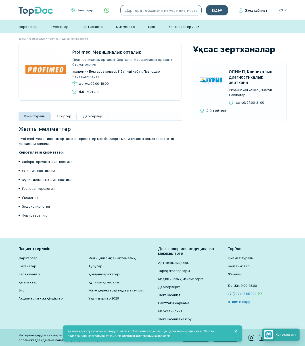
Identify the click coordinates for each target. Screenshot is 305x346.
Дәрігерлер (28, 27)
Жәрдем (235, 274)
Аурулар (95, 266)
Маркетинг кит (170, 311)
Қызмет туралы (240, 258)
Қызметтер (125, 27)
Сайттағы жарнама (173, 303)
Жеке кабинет (256, 10)
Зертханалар (92, 27)
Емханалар (59, 27)
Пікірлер (64, 116)
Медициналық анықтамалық (112, 258)
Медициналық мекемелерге (181, 279)
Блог (152, 27)
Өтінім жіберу (239, 302)
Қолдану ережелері (104, 274)
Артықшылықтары (173, 263)
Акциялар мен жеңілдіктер (41, 298)
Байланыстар (239, 266)
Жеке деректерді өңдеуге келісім (116, 290)
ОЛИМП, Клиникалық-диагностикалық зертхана (251, 77)
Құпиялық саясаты (103, 282)
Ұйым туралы (34, 116)
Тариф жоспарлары (174, 271)
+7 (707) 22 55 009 (242, 293)
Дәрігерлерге (169, 287)
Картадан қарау (85, 76)
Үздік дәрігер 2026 (184, 27)
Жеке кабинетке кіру (175, 319)
